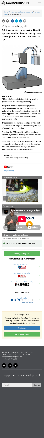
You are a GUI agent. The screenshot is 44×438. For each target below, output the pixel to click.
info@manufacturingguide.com (12, 357)
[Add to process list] (3, 20)
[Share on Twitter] (16, 20)
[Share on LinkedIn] (20, 20)
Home (6, 12)
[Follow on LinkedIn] (4, 365)
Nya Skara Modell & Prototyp (22, 264)
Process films (8, 206)
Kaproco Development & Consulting (22, 282)
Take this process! (22, 334)
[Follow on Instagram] (10, 365)
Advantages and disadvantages (15, 235)
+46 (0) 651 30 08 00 (9, 359)
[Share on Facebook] (12, 20)
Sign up (37, 385)
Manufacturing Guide (15, 3)
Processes (12, 12)
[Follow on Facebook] (15, 365)
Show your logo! (21, 253)
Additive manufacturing (25, 12)
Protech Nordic (22, 298)
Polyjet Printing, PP (10, 171)
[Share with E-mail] (24, 20)
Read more (22, 328)
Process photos (9, 177)
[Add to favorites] (7, 20)
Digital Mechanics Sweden (22, 273)
